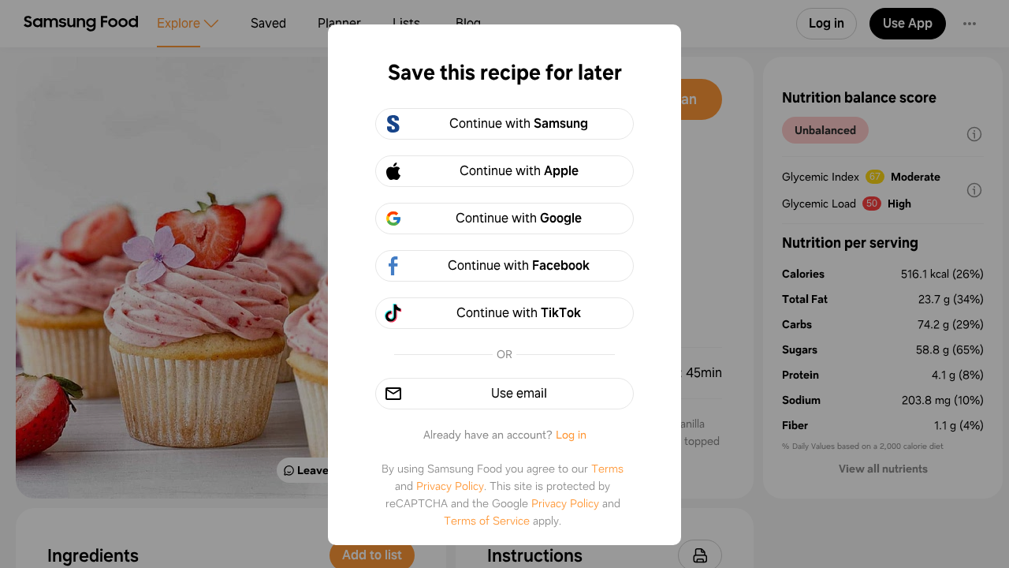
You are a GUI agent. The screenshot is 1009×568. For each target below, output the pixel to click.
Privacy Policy (450, 486)
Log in (571, 435)
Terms (607, 469)
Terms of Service (487, 521)
